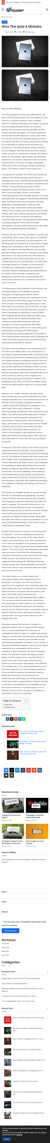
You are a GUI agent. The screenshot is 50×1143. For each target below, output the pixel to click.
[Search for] (47, 10)
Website (5, 912)
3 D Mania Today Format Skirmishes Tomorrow (12, 842)
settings (19, 1135)
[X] (11, 770)
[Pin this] (15, 719)
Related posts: (10, 707)
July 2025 (5, 943)
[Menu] (3, 10)
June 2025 (6, 947)
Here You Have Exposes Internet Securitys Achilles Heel (32, 732)
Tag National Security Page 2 (11, 816)
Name (4, 892)
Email (4, 902)
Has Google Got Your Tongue (35, 842)
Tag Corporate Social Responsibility (14, 983)
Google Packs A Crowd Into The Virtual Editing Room (21, 978)
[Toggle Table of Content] (25, 701)
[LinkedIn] (17, 770)
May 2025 (5, 951)
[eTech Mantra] (15, 9)
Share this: (8, 704)
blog (10, 17)
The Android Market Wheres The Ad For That (18, 1001)
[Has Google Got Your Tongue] (37, 831)
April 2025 (5, 955)
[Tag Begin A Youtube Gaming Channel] (37, 805)
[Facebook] (6, 770)
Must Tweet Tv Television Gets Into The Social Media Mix (33, 753)
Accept (7, 1139)
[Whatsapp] (24, 719)
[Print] (11, 775)
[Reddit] (34, 770)
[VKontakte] (39, 770)
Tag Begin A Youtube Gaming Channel (34, 816)
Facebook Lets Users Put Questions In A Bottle (19, 996)
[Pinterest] (28, 770)
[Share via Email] (6, 775)
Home (5, 17)
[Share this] (7, 719)
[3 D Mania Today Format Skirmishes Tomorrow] (13, 831)
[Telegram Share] (20, 719)
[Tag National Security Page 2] (13, 805)
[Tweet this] (11, 719)
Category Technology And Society (18, 2)
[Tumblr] (23, 770)
